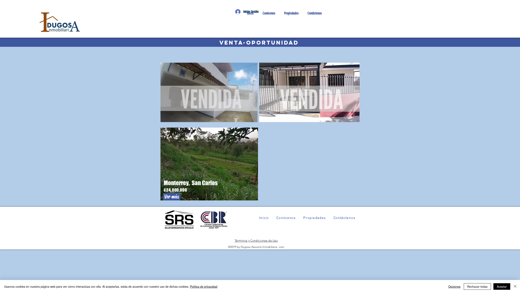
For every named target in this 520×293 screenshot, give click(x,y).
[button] (291, 13)
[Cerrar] (515, 286)
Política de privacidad (203, 286)
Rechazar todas (477, 286)
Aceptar (502, 286)
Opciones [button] (454, 286)
